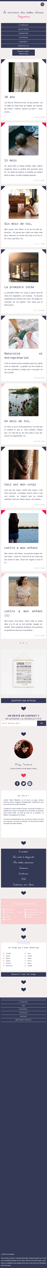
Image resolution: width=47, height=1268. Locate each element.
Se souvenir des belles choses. (23, 14)
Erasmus (23, 868)
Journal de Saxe (32, 909)
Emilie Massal (10, 909)
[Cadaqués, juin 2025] (23, 1187)
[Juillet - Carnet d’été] (23, 1137)
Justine (30, 958)
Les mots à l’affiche (23, 857)
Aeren (29, 963)
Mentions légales (23, 1020)
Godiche (30, 917)
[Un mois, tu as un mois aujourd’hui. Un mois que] (23, 1087)
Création (23, 33)
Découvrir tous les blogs (24, 974)
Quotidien (23, 29)
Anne (29, 953)
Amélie (8, 917)
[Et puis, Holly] (23, 1237)
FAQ (23, 879)
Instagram (29, 783)
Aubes (8, 956)
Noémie (8, 963)
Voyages (23, 37)
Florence (8, 919)
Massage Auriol (32, 914)
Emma (29, 961)
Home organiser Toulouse (35, 912)
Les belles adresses (23, 862)
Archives (23, 873)
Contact (23, 41)
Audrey (8, 961)
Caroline (8, 953)
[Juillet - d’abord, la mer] (23, 1061)
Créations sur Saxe (23, 884)
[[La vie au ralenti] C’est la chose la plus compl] (23, 1036)
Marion (8, 958)
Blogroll (23, 1009)
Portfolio (23, 46)
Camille (30, 966)
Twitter (23, 783)
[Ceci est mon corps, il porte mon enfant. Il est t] (23, 1112)
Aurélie (30, 956)
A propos (24, 25)
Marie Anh (9, 966)
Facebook (17, 783)
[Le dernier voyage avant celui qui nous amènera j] (23, 1162)
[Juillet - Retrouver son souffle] (23, 1212)
